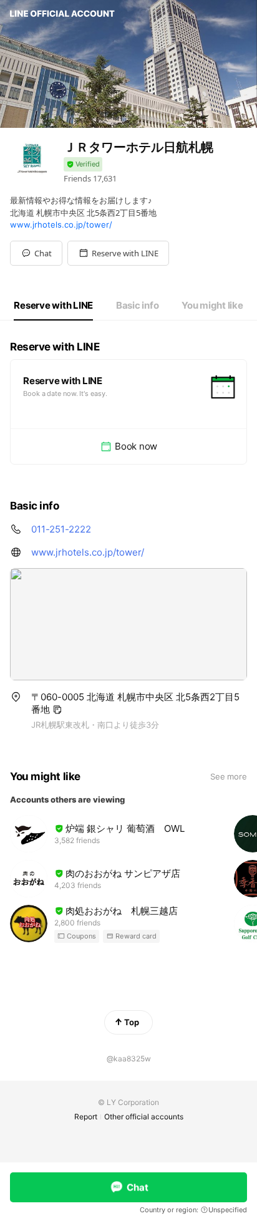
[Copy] (57, 709)
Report (85, 1116)
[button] (118, 253)
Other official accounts (143, 1116)
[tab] (53, 306)
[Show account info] (83, 164)
